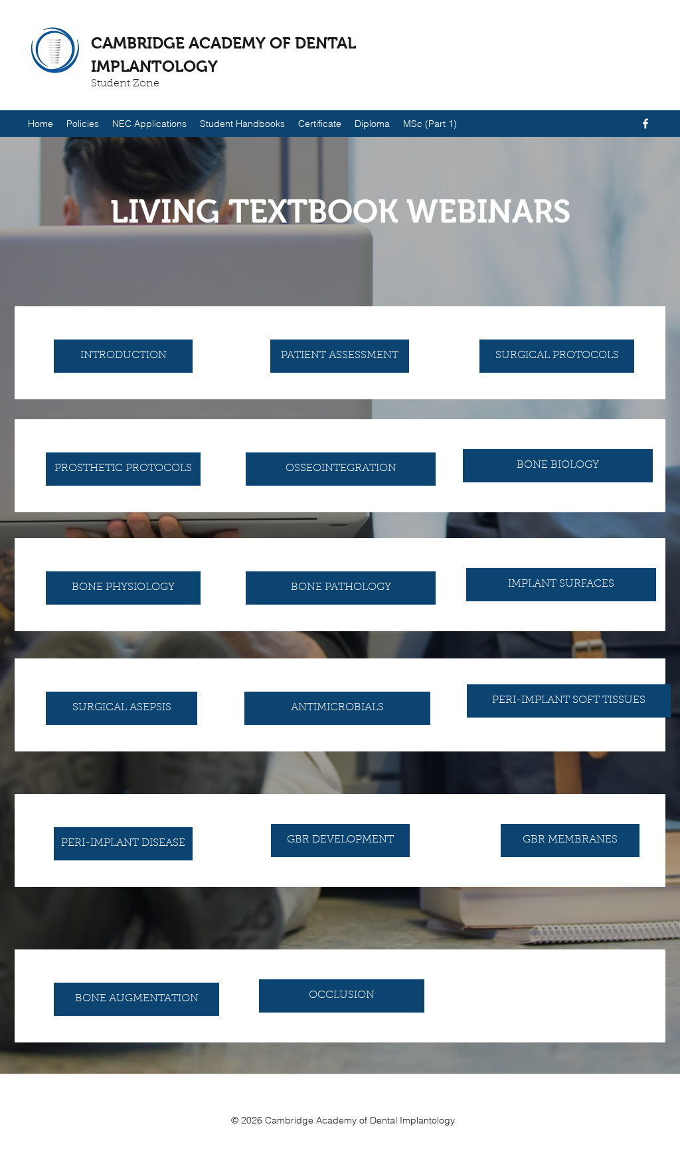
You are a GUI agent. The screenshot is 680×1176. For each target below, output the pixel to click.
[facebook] (645, 123)
